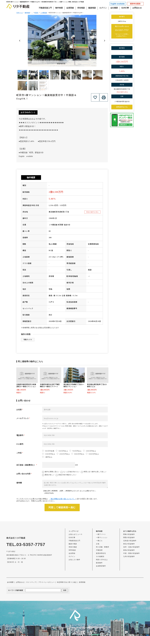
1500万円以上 (50, 454)
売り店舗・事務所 (102, 547)
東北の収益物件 (129, 544)
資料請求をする (122, 107)
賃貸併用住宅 (101, 553)
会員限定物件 (101, 566)
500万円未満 (49, 451)
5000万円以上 (94, 454)
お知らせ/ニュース (75, 534)
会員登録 (70, 8)
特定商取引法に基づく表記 (67, 582)
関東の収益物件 (129, 534)
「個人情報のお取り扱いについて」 (62, 499)
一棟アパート (101, 534)
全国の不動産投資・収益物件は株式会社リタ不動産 (72, 628)
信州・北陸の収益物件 (131, 547)
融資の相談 (73, 544)
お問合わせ (137, 8)
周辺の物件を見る (92, 212)
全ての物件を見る (129, 531)
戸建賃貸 (99, 550)
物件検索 (59, 8)
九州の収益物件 (129, 556)
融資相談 (92, 8)
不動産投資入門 (45, 8)
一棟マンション (101, 537)
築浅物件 (99, 563)
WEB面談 (72, 550)
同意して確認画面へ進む (62, 507)
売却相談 (81, 8)
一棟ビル (99, 541)
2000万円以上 (64, 454)
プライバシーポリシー (46, 582)
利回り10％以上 (102, 559)
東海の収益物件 (129, 550)
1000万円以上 (91, 451)
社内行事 (125, 8)
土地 (97, 544)
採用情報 (82, 582)
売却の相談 (73, 547)
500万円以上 (63, 451)
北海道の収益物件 (129, 541)
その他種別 (100, 556)
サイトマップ (31, 582)
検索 (64, 590)
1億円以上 (48, 457)
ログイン (103, 8)
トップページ (74, 531)
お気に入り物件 (74, 559)
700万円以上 (77, 451)
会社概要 (114, 8)
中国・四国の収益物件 (131, 553)
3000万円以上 (79, 454)
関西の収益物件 (129, 537)
